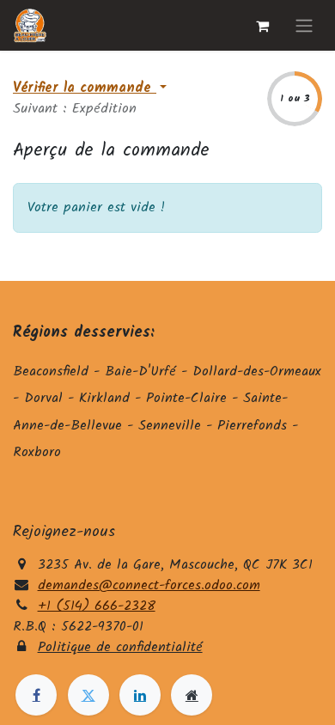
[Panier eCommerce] (262, 26)
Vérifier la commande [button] (84, 88)
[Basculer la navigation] (304, 25)
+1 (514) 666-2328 (96, 606)
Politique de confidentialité (120, 647)
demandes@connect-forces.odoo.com (149, 585)
